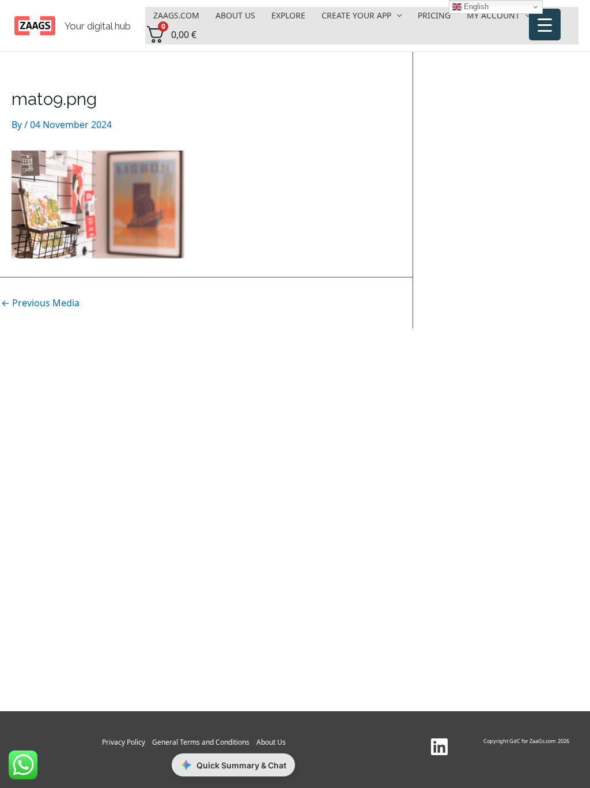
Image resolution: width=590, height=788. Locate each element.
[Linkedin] (439, 746)
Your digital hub (98, 26)
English (475, 6)
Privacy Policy (123, 742)
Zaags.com (176, 15)
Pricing (434, 15)
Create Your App (356, 15)
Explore (288, 15)
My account (493, 15)
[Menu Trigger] (545, 24)
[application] (396, 15)
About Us (235, 15)
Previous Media (40, 302)
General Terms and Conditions (200, 742)
